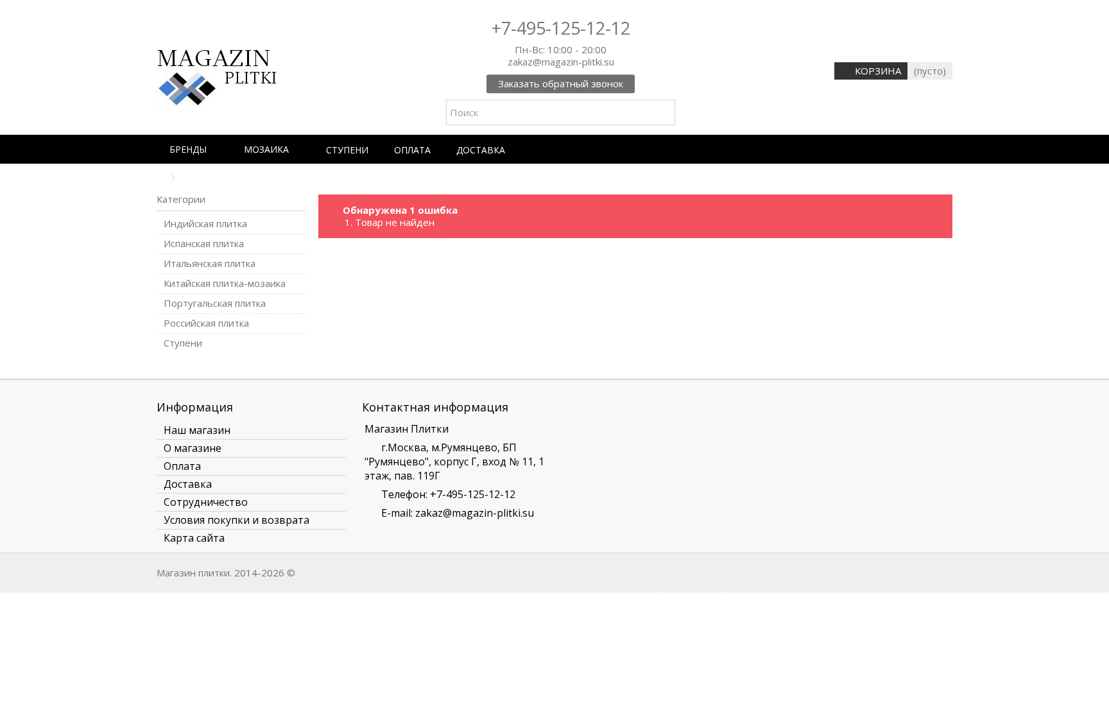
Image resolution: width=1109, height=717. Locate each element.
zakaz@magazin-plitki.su (474, 513)
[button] (194, 149)
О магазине (192, 448)
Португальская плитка (215, 303)
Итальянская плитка (209, 263)
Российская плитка (206, 323)
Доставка (188, 484)
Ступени (183, 343)
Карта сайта (194, 538)
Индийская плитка (205, 224)
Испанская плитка (204, 244)
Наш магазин (197, 430)
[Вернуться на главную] (160, 178)
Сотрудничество (206, 502)
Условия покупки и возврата (236, 520)
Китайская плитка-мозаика (225, 283)
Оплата (182, 466)
